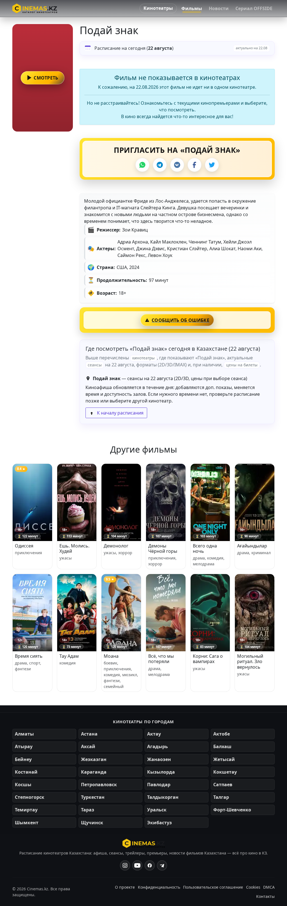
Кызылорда (161, 772)
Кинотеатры (158, 8)
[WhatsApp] (142, 165)
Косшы (23, 784)
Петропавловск (99, 784)
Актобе (221, 734)
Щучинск (92, 823)
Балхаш (222, 746)
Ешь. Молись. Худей (74, 548)
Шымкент (26, 823)
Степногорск (29, 797)
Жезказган (94, 759)
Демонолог (116, 546)
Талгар (221, 797)
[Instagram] (125, 865)
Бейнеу (23, 759)
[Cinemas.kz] (143, 843)
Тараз (87, 810)
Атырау (24, 746)
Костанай (26, 772)
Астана (89, 734)
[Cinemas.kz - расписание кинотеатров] (34, 8)
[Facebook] (195, 165)
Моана (111, 656)
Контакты (265, 896)
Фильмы (191, 8)
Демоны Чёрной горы (162, 548)
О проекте (125, 887)
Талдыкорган (163, 797)
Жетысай (224, 759)
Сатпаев (222, 784)
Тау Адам (69, 656)
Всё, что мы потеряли (161, 658)
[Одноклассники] (162, 865)
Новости (219, 8)
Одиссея (24, 546)
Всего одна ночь (205, 548)
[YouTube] (137, 865)
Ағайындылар (252, 546)
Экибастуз (159, 823)
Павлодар (158, 784)
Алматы (24, 734)
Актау (154, 734)
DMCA (269, 887)
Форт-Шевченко (232, 810)
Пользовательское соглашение (213, 887)
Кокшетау (225, 772)
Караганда (94, 772)
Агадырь (157, 746)
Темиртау (26, 810)
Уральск (156, 810)
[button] (42, 78)
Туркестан (93, 797)
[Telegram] (160, 165)
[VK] (177, 165)
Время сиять (29, 656)
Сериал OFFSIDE (253, 8)
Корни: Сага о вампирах (208, 658)
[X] (212, 165)
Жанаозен (159, 759)
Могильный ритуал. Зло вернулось (250, 661)
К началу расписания (120, 413)
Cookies (253, 887)
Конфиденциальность (159, 887)
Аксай (88, 746)
